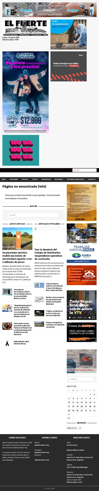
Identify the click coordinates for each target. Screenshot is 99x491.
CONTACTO (91, 179)
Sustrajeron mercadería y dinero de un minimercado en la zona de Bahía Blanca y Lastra (22, 294)
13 (81, 402)
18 (73, 406)
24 (69, 411)
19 (77, 406)
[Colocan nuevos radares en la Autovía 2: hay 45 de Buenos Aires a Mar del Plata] (39, 285)
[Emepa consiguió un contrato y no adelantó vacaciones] (39, 324)
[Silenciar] (89, 317)
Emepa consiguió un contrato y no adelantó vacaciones (55, 325)
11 (73, 402)
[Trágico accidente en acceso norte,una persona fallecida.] (39, 313)
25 (73, 411)
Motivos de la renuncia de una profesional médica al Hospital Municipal (55, 300)
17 (69, 406)
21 (86, 406)
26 (77, 411)
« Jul (68, 418)
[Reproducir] (70, 317)
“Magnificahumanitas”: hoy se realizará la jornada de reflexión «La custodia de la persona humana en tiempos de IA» (23, 310)
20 (81, 406)
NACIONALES (59, 179)
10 (69, 402)
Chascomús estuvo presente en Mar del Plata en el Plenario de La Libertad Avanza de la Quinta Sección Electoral (23, 329)
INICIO (4, 179)
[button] (81, 305)
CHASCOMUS (14, 179)
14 (86, 402)
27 (81, 411)
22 (90, 406)
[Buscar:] (84, 170)
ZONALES (35, 179)
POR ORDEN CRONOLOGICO (75, 179)
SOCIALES (25, 179)
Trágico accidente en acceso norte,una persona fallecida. (54, 313)
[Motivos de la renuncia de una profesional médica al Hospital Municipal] (39, 299)
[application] (82, 305)
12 (77, 402)
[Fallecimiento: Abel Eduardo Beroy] (7, 343)
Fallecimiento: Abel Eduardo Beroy (21, 343)
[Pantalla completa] (93, 317)
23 (94, 406)
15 (90, 402)
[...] (5, 282)
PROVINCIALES (46, 179)
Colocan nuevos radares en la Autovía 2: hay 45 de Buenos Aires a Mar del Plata (54, 287)
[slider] (80, 317)
